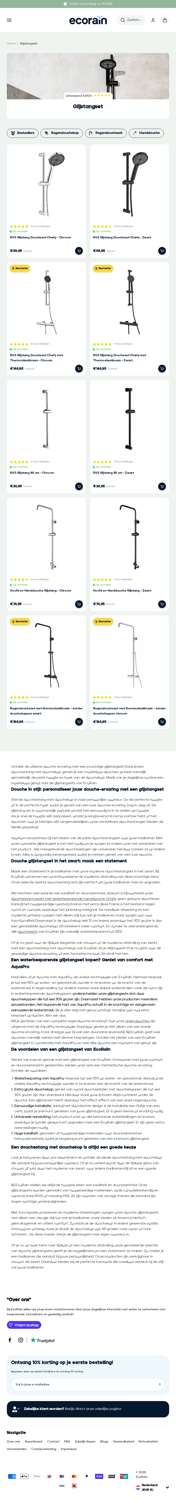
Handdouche (149, 133)
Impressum (69, 1449)
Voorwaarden (17, 1449)
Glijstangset (29, 43)
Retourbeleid (148, 1441)
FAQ (67, 1441)
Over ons (13, 1441)
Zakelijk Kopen (85, 1441)
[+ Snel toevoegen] (79, 251)
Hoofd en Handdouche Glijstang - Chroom (40, 590)
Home (11, 43)
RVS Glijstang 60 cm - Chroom (32, 472)
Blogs (104, 1441)
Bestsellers (25, 133)
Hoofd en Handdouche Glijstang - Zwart (122, 590)
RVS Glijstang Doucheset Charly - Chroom (40, 237)
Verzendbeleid (123, 1441)
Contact (53, 1441)
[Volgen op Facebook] (10, 1340)
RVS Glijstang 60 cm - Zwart (113, 472)
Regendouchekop (65, 133)
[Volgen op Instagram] (21, 1340)
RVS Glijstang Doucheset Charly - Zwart (122, 237)
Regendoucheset (109, 133)
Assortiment (33, 1441)
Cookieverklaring (43, 1449)
